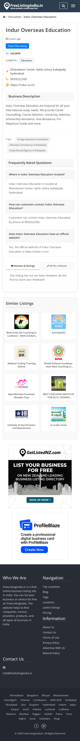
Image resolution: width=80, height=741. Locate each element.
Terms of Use (51, 637)
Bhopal (46, 695)
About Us (48, 627)
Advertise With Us (54, 648)
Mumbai (24, 714)
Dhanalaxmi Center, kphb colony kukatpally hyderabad (38, 71)
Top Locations (51, 586)
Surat (33, 718)
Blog (45, 592)
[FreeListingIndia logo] (23, 6)
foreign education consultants (32, 139)
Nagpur (36, 714)
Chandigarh (10, 700)
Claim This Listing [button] (17, 46)
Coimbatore (40, 700)
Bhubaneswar (61, 695)
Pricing (47, 612)
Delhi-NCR (55, 700)
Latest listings (51, 607)
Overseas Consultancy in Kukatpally (27, 144)
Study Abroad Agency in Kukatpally (27, 150)
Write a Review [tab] (58, 265)
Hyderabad (49, 704)
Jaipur (73, 704)
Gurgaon (34, 704)
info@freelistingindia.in (17, 673)
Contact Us (49, 632)
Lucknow (50, 709)
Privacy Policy (51, 643)
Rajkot (22, 718)
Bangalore (32, 695)
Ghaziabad (11, 704)
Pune (69, 714)
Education (14, 17)
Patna (59, 714)
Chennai (25, 700)
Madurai (11, 714)
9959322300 (18, 79)
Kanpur (15, 709)
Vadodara (44, 718)
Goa (23, 704)
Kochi (26, 709)
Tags (46, 597)
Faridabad (70, 700)
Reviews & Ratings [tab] (24, 265)
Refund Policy (51, 653)
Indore (62, 704)
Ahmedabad (16, 695)
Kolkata (37, 709)
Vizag (57, 718)
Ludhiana (64, 709)
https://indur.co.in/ (22, 85)
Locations (49, 602)
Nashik (48, 714)
